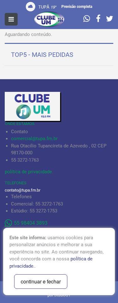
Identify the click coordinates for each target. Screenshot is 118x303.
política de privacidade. (29, 172)
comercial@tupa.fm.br (34, 138)
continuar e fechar (41, 281)
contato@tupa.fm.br (22, 190)
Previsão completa (76, 7)
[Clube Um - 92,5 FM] (49, 19)
